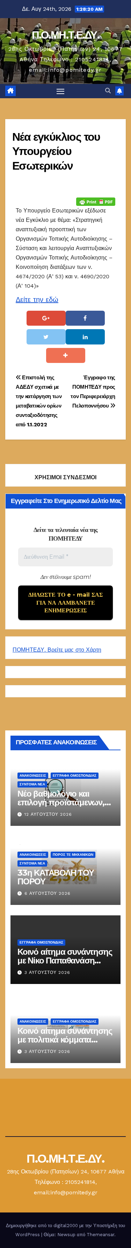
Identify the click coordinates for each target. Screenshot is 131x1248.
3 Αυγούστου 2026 (47, 972)
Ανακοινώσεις (33, 775)
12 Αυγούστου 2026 (48, 814)
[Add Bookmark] (65, 355)
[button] (108, 90)
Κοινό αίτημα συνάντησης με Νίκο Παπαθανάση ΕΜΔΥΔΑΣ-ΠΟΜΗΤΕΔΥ (64, 960)
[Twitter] (46, 336)
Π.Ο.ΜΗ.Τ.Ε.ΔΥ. (65, 35)
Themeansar (100, 1234)
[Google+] (46, 318)
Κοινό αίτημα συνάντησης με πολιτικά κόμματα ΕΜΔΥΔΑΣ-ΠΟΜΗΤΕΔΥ (64, 1039)
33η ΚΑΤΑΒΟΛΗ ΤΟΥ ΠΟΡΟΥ (55, 876)
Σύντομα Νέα (32, 784)
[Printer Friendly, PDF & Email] (95, 201)
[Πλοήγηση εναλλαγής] (60, 91)
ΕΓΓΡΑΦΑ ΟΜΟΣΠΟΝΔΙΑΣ (74, 775)
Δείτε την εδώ (37, 299)
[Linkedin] (85, 336)
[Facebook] (85, 318)
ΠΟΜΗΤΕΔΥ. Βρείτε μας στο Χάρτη (57, 649)
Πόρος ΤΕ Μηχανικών (73, 854)
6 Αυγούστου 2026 (47, 893)
